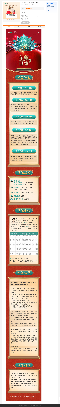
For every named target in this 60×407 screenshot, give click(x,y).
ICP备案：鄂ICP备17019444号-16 (37, 405)
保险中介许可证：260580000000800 (23, 405)
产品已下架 (25, 22)
